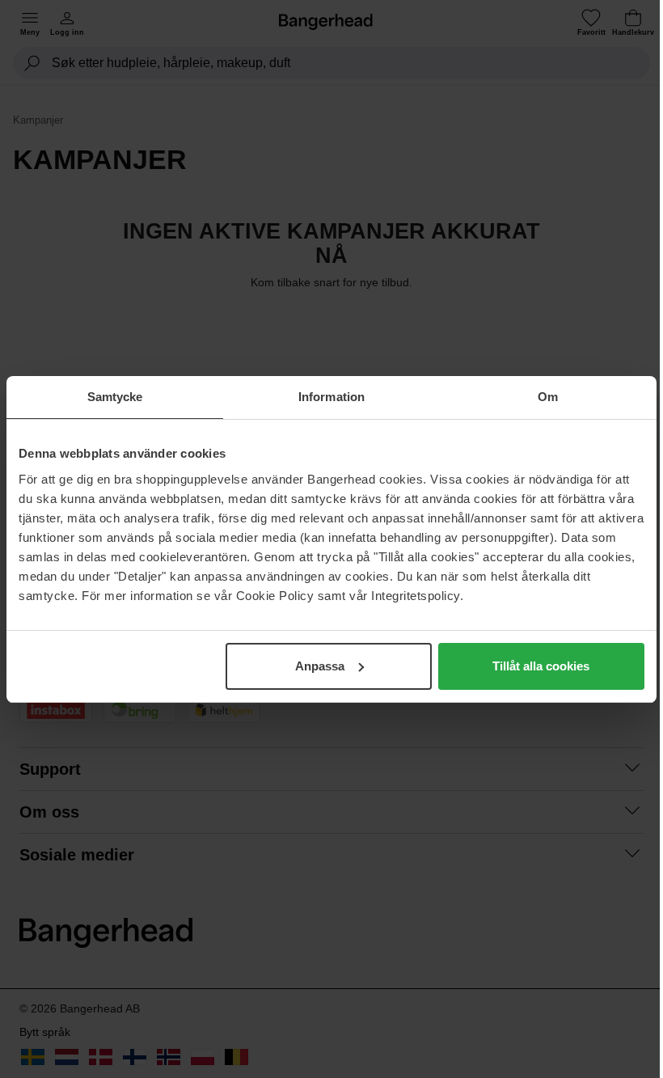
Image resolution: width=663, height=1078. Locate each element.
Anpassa (319, 666)
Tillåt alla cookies (540, 666)
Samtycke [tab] (115, 397)
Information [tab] (331, 397)
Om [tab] (548, 397)
